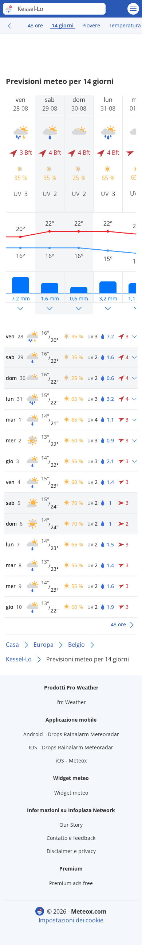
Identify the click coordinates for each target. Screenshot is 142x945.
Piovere (91, 25)
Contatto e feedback (71, 837)
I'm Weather (71, 702)
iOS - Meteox (71, 760)
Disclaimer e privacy (71, 851)
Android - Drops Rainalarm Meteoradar (71, 734)
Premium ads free (71, 883)
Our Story (71, 824)
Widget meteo (71, 792)
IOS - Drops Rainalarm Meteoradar (71, 747)
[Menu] (133, 9)
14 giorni (63, 25)
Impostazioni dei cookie (71, 920)
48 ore (35, 25)
